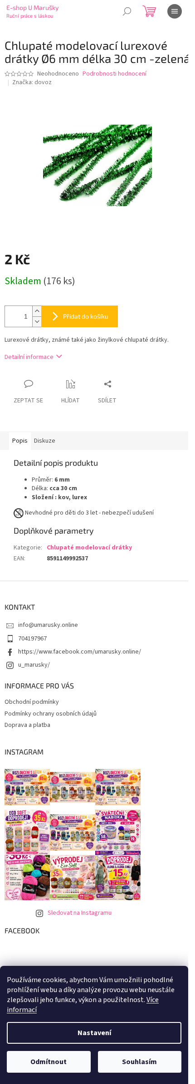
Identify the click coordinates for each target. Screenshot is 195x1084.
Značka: (32, 82)
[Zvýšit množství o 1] (36, 311)
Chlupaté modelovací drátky (89, 547)
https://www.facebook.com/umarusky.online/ (79, 651)
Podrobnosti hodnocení (114, 74)
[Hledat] (127, 11)
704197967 (32, 638)
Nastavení (94, 1033)
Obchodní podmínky (32, 702)
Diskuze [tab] (44, 440)
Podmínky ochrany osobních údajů (51, 713)
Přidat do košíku (85, 316)
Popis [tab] (20, 440)
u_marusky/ (34, 664)
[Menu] (175, 11)
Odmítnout (48, 1062)
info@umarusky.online (48, 625)
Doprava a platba (27, 725)
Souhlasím (139, 1062)
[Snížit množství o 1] (36, 321)
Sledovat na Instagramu (80, 912)
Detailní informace (29, 357)
